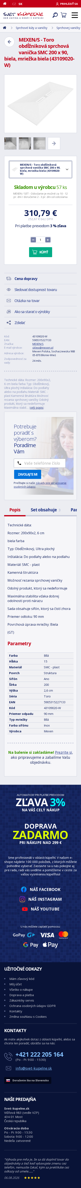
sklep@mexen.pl (42, 347)
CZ (14, 4)
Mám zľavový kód (21, 979)
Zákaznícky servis (21, 1000)
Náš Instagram (45, 899)
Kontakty (15, 1011)
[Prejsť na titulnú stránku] (23, 15)
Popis (14, 510)
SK (20, 4)
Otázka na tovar (27, 300)
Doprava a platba (21, 995)
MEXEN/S (38, 344)
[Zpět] (9, 42)
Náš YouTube (45, 909)
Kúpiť (43, 252)
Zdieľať (20, 322)
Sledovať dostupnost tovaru (36, 289)
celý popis (36, 408)
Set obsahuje (45, 510)
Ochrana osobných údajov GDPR (32, 1006)
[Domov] (6, 3)
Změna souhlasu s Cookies (28, 1016)
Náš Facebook (45, 889)
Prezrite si (63, 752)
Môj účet (15, 984)
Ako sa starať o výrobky (32, 311)
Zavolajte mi (27, 474)
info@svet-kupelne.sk (34, 1068)
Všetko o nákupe (21, 989)
